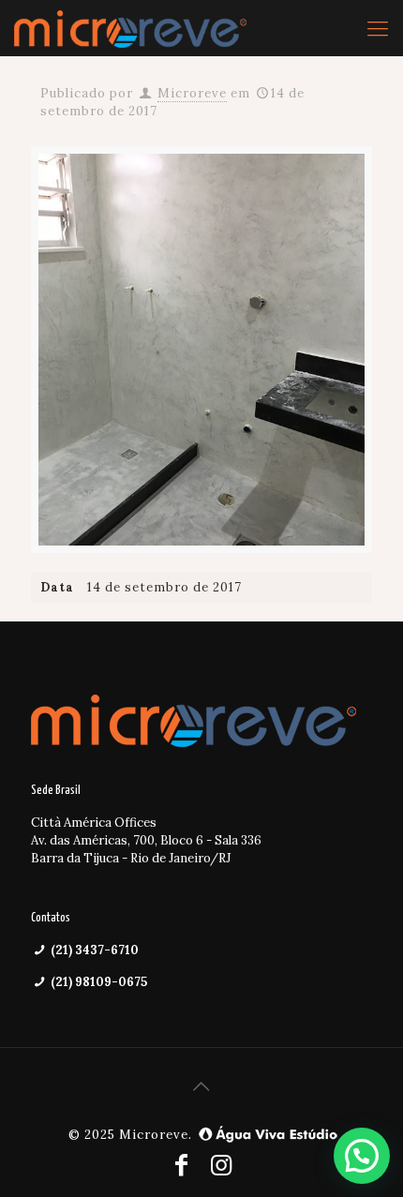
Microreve (192, 93)
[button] (362, 1156)
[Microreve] (130, 28)
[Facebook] (182, 1164)
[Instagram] (221, 1164)
